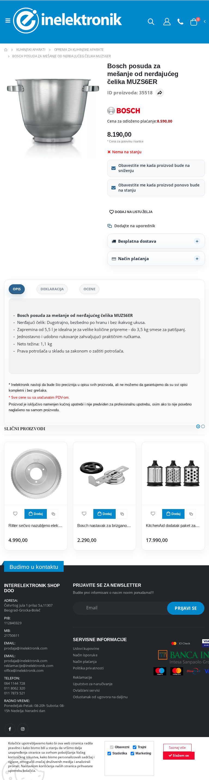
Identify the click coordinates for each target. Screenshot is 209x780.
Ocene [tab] (89, 288)
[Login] (167, 21)
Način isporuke (85, 655)
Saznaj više (177, 747)
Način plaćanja (133, 258)
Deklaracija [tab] (52, 288)
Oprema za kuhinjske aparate (79, 49)
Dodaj (38, 514)
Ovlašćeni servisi (86, 690)
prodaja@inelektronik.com (26, 648)
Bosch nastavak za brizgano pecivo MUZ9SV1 (104, 525)
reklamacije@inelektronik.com (28, 665)
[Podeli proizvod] (159, 92)
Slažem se (180, 755)
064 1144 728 (14, 683)
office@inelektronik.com (24, 670)
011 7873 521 (14, 693)
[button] (151, 21)
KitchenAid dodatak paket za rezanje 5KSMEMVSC (173, 525)
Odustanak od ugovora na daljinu (100, 696)
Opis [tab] (17, 288)
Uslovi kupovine (86, 648)
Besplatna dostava (137, 241)
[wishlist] (15, 513)
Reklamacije (82, 677)
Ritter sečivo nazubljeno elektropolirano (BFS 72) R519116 (35, 525)
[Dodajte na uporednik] (53, 514)
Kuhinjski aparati (30, 49)
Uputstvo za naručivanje (93, 683)
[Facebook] (10, 728)
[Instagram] (22, 728)
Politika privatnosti (88, 668)
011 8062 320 (14, 688)
